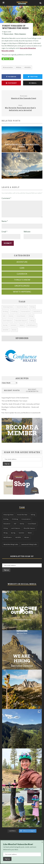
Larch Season (7, 320)
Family (11, 316)
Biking (32, 307)
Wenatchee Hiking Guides (11, 544)
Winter (14, 330)
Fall (4, 316)
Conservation (8, 67)
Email (4, 232)
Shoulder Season (21, 320)
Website (27, 232)
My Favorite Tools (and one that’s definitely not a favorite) (20, 107)
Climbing (14, 311)
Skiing (32, 320)
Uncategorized (22, 286)
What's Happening (20, 34)
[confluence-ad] (21, 372)
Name (5, 221)
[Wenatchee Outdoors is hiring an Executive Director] (22, 650)
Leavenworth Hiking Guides (29, 544)
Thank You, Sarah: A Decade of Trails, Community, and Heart (21, 404)
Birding (5, 311)
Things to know (8, 34)
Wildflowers (32, 325)
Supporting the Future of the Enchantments (15, 398)
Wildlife (28, 67)
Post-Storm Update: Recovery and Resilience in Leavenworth (21, 413)
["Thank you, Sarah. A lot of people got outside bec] (22, 768)
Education (37, 311)
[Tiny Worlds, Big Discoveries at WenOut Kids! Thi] (22, 807)
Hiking (19, 67)
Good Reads (21, 316)
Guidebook (22, 274)
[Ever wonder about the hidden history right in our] (22, 728)
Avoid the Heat (22, 307)
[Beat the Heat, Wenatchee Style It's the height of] (22, 610)
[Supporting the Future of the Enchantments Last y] (22, 689)
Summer (13, 325)
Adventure (22, 262)
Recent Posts (12, 390)
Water (22, 325)
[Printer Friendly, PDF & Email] (8, 60)
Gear (22, 268)
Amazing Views (8, 307)
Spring (5, 325)
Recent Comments (32, 390)
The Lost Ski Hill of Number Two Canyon (14, 401)
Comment (6, 198)
